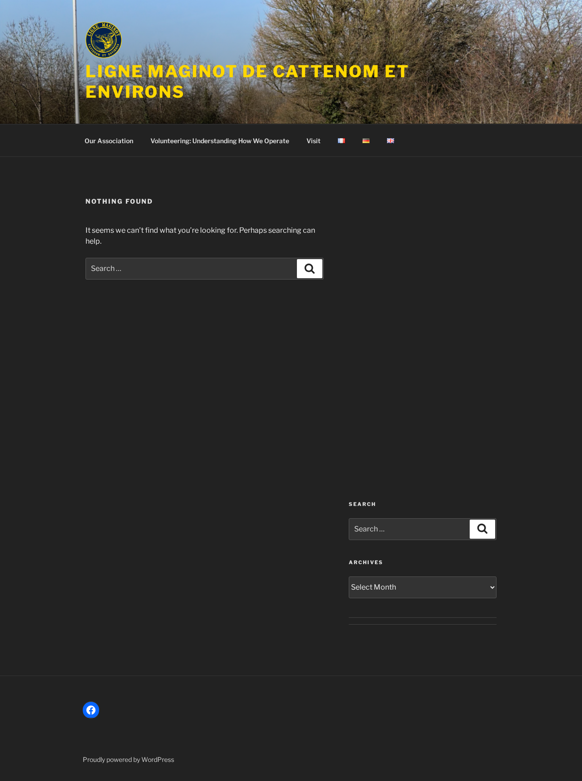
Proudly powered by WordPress (128, 759)
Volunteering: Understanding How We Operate (220, 141)
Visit (313, 141)
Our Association (109, 141)
